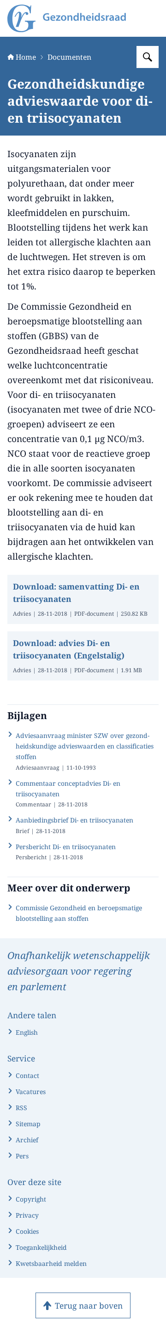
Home (26, 57)
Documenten (69, 57)
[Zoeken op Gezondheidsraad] (147, 57)
